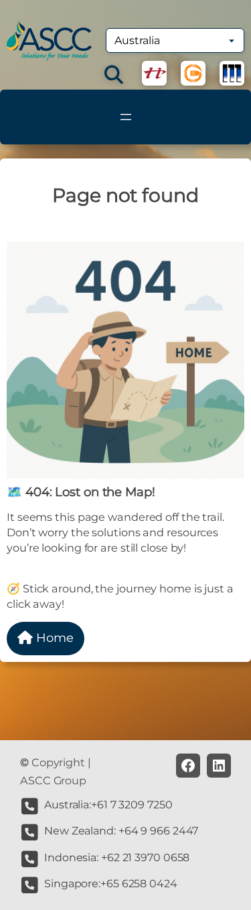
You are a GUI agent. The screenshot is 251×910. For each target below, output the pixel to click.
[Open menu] (126, 117)
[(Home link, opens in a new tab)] (49, 40)
